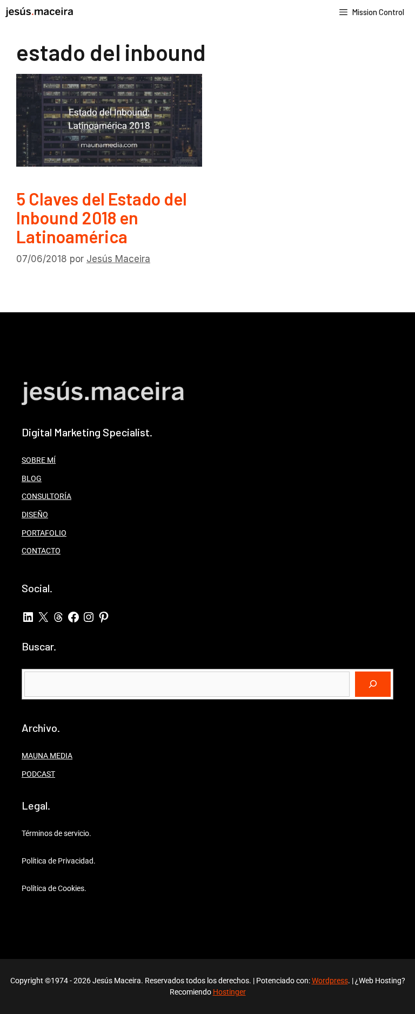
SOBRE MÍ (39, 460)
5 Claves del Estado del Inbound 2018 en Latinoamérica (101, 217)
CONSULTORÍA (46, 496)
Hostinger (229, 992)
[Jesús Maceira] (39, 12)
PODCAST (38, 774)
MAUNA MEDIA (47, 755)
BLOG (32, 478)
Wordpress (330, 980)
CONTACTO (41, 550)
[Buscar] (373, 684)
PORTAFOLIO (44, 533)
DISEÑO (35, 514)
